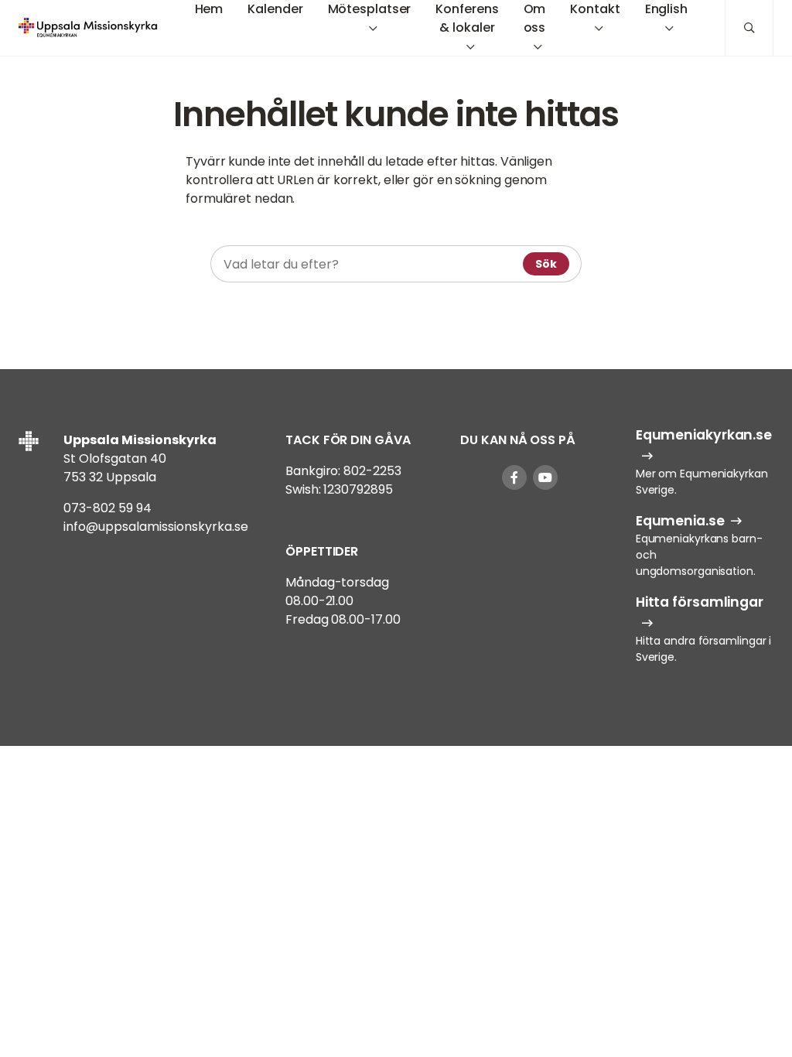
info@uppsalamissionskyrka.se (155, 526)
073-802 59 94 (107, 508)
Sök (546, 264)
